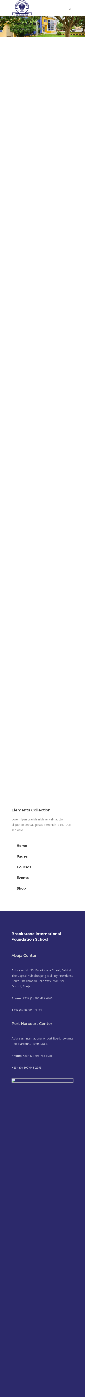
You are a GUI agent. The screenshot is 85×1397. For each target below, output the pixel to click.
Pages (22, 856)
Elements (27, 29)
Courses (24, 867)
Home (15, 29)
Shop (21, 888)
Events (23, 878)
